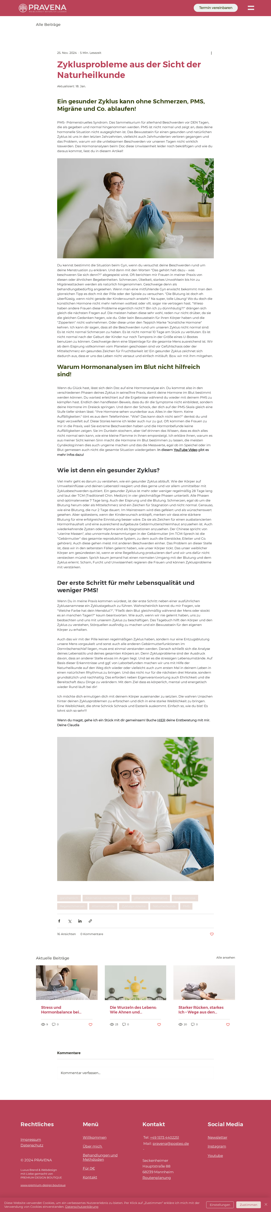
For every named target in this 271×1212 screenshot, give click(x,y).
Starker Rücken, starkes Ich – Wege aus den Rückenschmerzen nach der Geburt (201, 1010)
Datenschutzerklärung (81, 1207)
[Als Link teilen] (90, 921)
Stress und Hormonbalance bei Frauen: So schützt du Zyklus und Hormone (61, 1010)
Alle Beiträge (48, 24)
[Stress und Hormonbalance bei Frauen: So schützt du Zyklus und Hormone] (67, 982)
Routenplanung (156, 1178)
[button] (251, 8)
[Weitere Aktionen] (211, 52)
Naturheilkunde (164, 906)
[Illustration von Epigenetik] (135, 982)
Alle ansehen (225, 957)
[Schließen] (265, 1205)
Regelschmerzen (72, 906)
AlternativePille (103, 906)
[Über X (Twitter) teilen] (70, 921)
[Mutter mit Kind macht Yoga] (204, 982)
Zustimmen (248, 1205)
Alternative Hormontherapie (106, 898)
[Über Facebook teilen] (59, 921)
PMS (186, 906)
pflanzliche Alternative (150, 898)
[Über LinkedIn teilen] (80, 921)
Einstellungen (220, 1205)
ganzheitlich (69, 898)
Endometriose (184, 898)
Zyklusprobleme (134, 906)
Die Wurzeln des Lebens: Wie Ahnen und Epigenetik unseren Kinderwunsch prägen (133, 1010)
